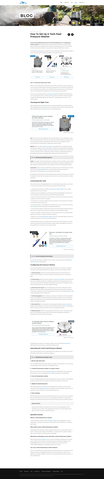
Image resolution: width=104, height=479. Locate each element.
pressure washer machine (58, 189)
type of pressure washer (51, 420)
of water (43, 109)
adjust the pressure (44, 388)
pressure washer (65, 343)
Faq (31, 471)
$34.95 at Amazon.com (61, 246)
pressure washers (48, 146)
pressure (69, 291)
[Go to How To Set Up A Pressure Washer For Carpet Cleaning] (72, 34)
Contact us (36, 471)
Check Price (37, 77)
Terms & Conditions (46, 471)
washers (44, 439)
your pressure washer (53, 94)
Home (21, 471)
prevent (36, 206)
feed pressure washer (47, 216)
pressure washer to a (52, 371)
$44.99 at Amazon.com (43, 334)
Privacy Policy (56, 471)
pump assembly (42, 169)
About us (26, 471)
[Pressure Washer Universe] (23, 2)
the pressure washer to (60, 279)
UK (62, 471)
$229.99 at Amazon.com (43, 129)
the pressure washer (65, 304)
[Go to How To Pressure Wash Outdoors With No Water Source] (69, 34)
